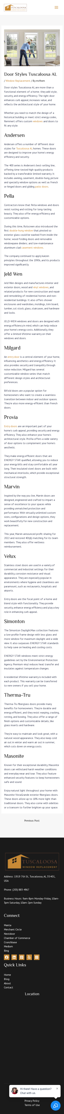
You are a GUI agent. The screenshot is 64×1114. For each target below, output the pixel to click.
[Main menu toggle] (56, 7)
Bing (6, 950)
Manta (7, 925)
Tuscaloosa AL (24, 148)
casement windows (32, 247)
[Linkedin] (14, 957)
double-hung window (21, 230)
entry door (13, 356)
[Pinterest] (21, 957)
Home (7, 974)
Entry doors (10, 426)
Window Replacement (18, 80)
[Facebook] (6, 957)
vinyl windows (41, 287)
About (7, 983)
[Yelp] (29, 957)
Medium (8, 946)
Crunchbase (10, 942)
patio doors (41, 186)
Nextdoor (9, 933)
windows (38, 121)
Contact (8, 987)
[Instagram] (36, 957)
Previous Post (32, 820)
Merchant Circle (13, 929)
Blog (6, 979)
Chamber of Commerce (17, 938)
